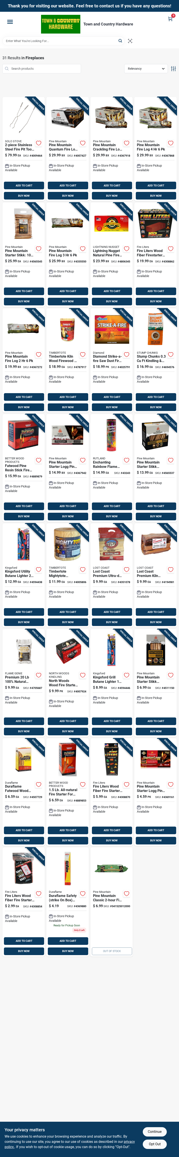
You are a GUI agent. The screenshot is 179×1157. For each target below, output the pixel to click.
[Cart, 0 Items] (170, 19)
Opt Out (155, 1144)
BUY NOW (24, 195)
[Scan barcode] (130, 41)
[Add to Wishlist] (38, 143)
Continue (155, 1132)
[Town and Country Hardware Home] (60, 24)
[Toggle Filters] (173, 68)
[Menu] (10, 22)
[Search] (120, 40)
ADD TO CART (24, 185)
